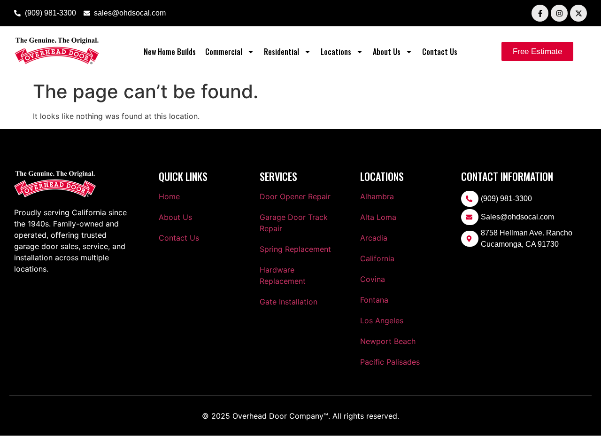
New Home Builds (170, 51)
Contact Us (439, 51)
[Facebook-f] (540, 13)
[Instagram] (559, 13)
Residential (281, 51)
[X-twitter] (578, 13)
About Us (387, 51)
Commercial (223, 51)
